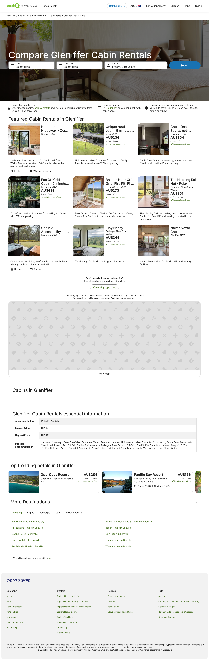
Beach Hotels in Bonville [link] (118, 527)
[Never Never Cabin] (169, 249)
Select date (23, 66)
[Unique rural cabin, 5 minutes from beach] (104, 149)
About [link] (9, 596)
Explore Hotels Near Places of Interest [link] (74, 606)
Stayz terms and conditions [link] (120, 612)
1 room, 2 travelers (123, 66)
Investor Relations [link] (15, 622)
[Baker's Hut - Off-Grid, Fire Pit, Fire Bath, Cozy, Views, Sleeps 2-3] (104, 199)
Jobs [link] (9, 601)
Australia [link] (38, 16)
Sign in (198, 5)
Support (175, 5)
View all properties (104, 287)
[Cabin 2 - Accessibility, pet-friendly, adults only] (39, 249)
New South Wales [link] (53, 16)
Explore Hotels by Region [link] (68, 596)
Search (185, 65)
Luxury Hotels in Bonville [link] (118, 540)
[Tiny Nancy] (104, 249)
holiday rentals (42, 107)
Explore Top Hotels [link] (65, 617)
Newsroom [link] (11, 617)
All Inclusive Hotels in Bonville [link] (27, 527)
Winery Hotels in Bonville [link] (118, 546)
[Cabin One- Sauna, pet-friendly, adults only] (169, 149)
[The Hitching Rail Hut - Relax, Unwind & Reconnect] (169, 199)
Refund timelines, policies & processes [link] (175, 612)
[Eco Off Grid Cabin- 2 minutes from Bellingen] (39, 199)
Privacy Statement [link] (116, 596)
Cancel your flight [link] (166, 606)
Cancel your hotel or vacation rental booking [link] (178, 601)
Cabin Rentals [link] (24, 16)
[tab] (17, 512)
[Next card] (200, 482)
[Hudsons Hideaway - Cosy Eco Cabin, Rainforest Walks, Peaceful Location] (39, 149)
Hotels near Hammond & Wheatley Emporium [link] (129, 521)
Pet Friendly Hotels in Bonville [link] (27, 546)
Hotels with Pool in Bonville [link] (26, 540)
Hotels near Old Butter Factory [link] (28, 521)
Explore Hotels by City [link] (67, 612)
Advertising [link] (12, 627)
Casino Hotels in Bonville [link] (25, 533)
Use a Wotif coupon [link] (167, 617)
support (112, 107)
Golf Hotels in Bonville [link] (116, 533)
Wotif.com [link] (11, 16)
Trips (187, 5)
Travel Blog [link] (62, 627)
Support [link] (162, 596)
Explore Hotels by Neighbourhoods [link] (72, 601)
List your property (156, 5)
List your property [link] (15, 606)
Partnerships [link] (12, 612)
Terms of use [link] (113, 606)
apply (51, 558)
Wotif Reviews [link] (63, 632)
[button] (104, 501)
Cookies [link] (111, 601)
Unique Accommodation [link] (68, 622)
